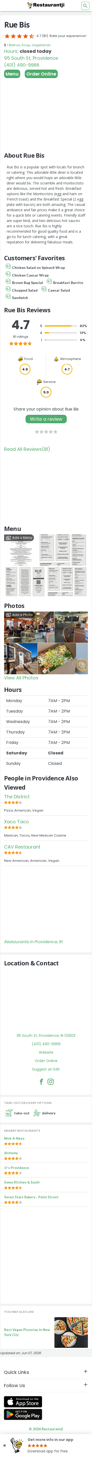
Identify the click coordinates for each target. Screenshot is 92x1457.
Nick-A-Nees (14, 1138)
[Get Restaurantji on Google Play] (23, 1414)
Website (46, 1052)
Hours (10, 51)
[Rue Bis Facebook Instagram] (51, 1082)
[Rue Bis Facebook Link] (41, 1082)
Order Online (41, 74)
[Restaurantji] (46, 5)
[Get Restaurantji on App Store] (23, 1402)
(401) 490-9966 (21, 65)
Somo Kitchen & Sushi (22, 1182)
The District (17, 796)
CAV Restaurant (22, 847)
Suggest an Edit (46, 1069)
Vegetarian (41, 45)
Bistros (14, 45)
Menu (12, 74)
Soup (25, 45)
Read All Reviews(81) (27, 449)
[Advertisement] (46, 112)
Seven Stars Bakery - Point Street (31, 1197)
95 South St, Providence (31, 58)
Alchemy (11, 1153)
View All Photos (21, 678)
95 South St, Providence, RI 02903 (46, 1035)
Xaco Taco (16, 821)
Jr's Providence (16, 1168)
